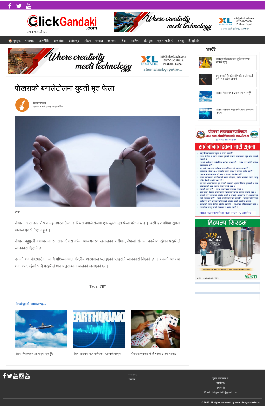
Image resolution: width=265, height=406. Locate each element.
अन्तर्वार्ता (58, 40)
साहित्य (135, 40)
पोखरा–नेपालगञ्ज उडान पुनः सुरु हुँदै (34, 353)
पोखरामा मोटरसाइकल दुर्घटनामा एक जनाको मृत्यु (232, 60)
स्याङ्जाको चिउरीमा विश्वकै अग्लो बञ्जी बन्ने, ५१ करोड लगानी (234, 77)
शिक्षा (123, 40)
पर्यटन (87, 40)
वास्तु (181, 40)
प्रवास (99, 40)
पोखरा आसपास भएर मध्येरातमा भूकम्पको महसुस (97, 353)
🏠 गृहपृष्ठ (14, 40)
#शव (103, 286)
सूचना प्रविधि (165, 40)
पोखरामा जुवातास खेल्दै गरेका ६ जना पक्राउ (153, 353)
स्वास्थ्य (111, 40)
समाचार (29, 40)
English (193, 40)
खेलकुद (148, 40)
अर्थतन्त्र (73, 40)
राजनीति (44, 40)
